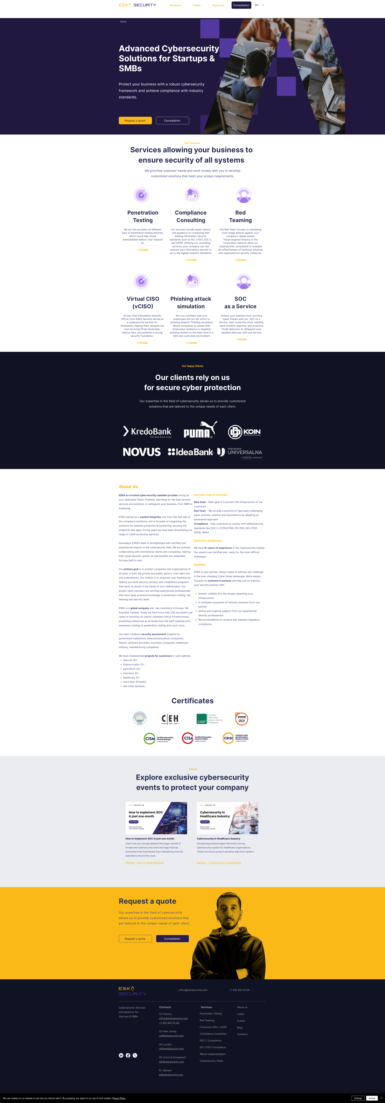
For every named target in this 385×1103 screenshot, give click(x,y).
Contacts (242, 1034)
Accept (372, 1098)
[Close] (381, 1098)
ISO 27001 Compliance (213, 1047)
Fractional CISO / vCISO (213, 1027)
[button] (175, 5)
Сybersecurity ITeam (211, 1060)
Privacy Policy (118, 1098)
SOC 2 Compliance (210, 1040)
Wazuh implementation (213, 1054)
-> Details (142, 249)
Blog (239, 1027)
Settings (358, 1098)
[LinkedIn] (121, 1055)
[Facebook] (128, 1055)
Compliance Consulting (213, 1033)
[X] (135, 1055)
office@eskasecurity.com (193, 990)
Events (241, 1020)
